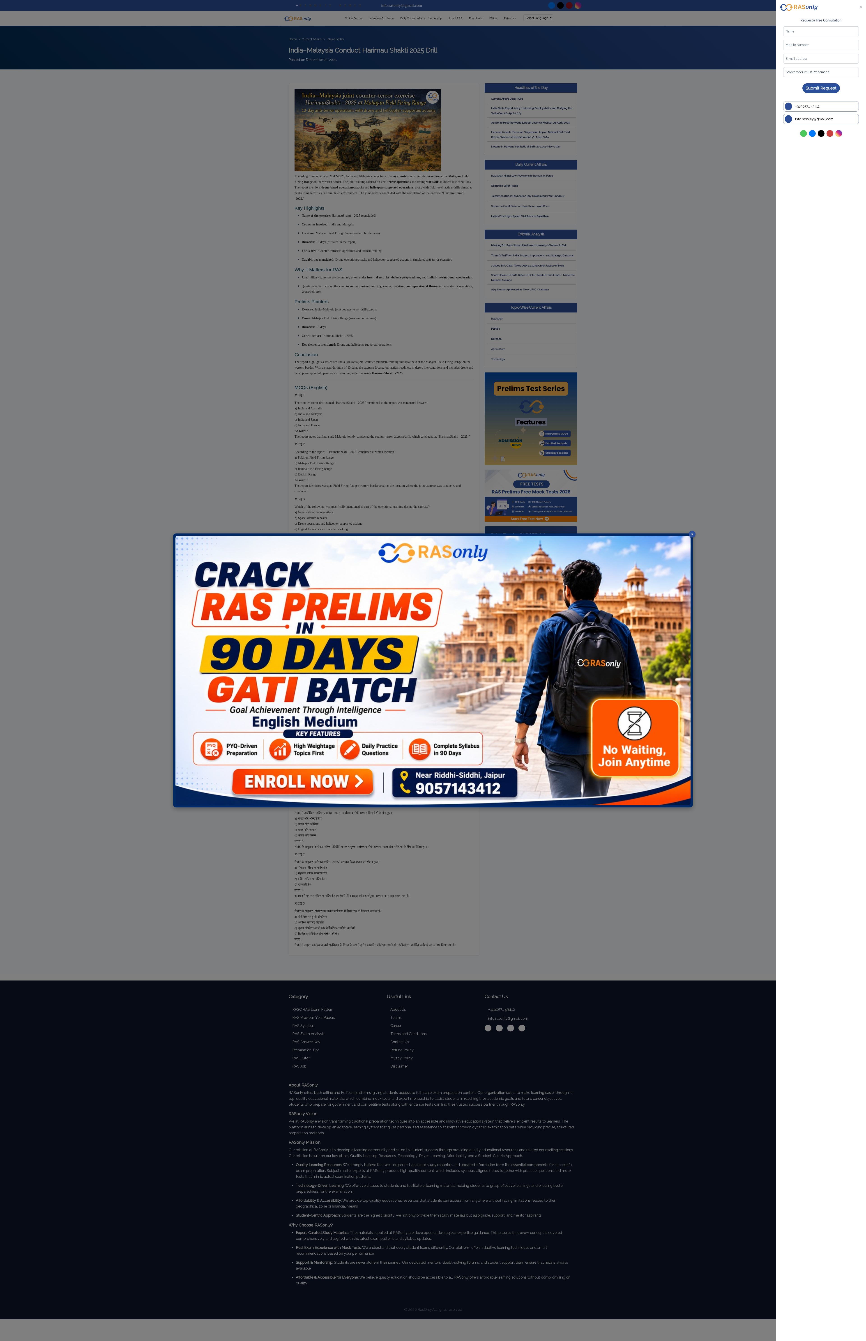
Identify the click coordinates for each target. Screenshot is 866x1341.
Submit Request (821, 88)
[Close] (861, 7)
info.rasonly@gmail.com (813, 119)
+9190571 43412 (807, 106)
